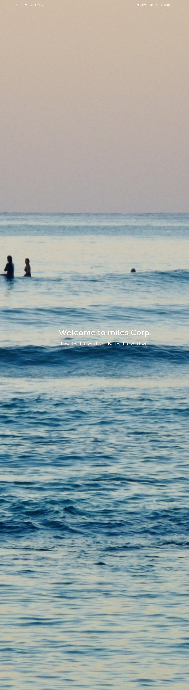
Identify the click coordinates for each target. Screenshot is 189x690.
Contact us (166, 5)
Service (153, 5)
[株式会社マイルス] (29, 5)
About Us (141, 5)
